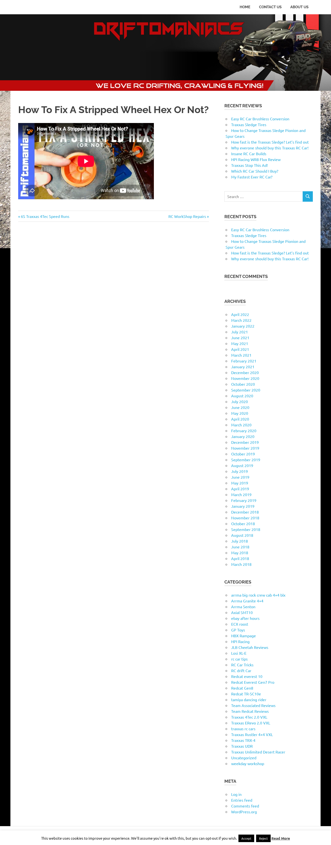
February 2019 (243, 500)
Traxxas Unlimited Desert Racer (258, 751)
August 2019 (242, 465)
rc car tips (239, 658)
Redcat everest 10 (246, 676)
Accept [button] (246, 838)
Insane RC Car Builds (248, 153)
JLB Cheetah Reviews (249, 647)
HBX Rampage (243, 635)
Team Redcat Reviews (250, 711)
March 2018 (241, 564)
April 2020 (240, 418)
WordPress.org (244, 811)
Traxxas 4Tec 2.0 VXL (249, 716)
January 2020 (242, 436)
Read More (280, 838)
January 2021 (242, 366)
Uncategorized (243, 757)
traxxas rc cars (243, 728)
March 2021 (241, 355)
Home (245, 7)
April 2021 (240, 349)
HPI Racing (240, 641)
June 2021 (240, 337)
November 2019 (245, 448)
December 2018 (245, 511)
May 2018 (239, 552)
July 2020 (239, 401)
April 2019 (240, 488)
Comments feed (245, 805)
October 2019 (243, 453)
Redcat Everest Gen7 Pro (252, 682)
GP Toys (238, 629)
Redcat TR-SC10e (246, 693)
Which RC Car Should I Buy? (254, 171)
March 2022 (241, 320)
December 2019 (245, 442)
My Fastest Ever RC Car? (251, 176)
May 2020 (239, 413)
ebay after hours (245, 618)
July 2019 (239, 471)
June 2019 (240, 477)
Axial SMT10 (242, 612)
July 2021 (239, 331)
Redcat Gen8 (242, 687)
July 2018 (239, 540)
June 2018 (240, 546)
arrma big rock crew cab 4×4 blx (258, 594)
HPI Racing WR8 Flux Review (256, 159)
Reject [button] (263, 838)
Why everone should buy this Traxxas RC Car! (269, 147)
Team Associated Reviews (253, 705)
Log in (236, 794)
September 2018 (245, 529)
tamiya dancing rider (248, 699)
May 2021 (239, 343)
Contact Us (270, 7)
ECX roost (239, 624)
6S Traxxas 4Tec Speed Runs (45, 216)
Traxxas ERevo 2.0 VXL (250, 722)
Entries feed (241, 800)
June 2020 (240, 407)
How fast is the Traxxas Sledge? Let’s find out (270, 141)
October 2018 (243, 523)
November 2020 (245, 378)
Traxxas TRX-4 (243, 740)
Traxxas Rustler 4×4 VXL (252, 734)
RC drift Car (241, 670)
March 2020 (241, 424)
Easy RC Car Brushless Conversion (260, 118)
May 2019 (239, 482)
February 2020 (243, 430)
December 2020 (245, 372)
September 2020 (245, 389)
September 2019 (245, 459)
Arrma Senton (243, 606)
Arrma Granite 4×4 (247, 600)
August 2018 (242, 535)
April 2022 (240, 314)
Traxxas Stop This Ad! (249, 165)
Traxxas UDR (242, 746)
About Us (299, 7)
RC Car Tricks (242, 664)
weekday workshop (247, 763)
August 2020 (242, 395)
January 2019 (242, 506)
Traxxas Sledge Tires (248, 124)
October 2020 (243, 384)
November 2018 (245, 517)
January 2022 (242, 325)
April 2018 (240, 558)
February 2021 (243, 360)
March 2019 (241, 494)
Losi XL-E (238, 653)
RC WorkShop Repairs (187, 216)
